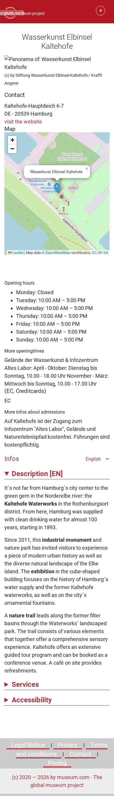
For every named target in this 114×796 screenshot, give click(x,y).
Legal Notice (28, 744)
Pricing (57, 763)
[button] (57, 185)
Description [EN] (37, 474)
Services (25, 684)
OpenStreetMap (57, 252)
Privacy (67, 744)
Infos (11, 458)
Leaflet (17, 252)
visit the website (23, 122)
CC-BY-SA (100, 252)
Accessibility (32, 700)
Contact (80, 753)
